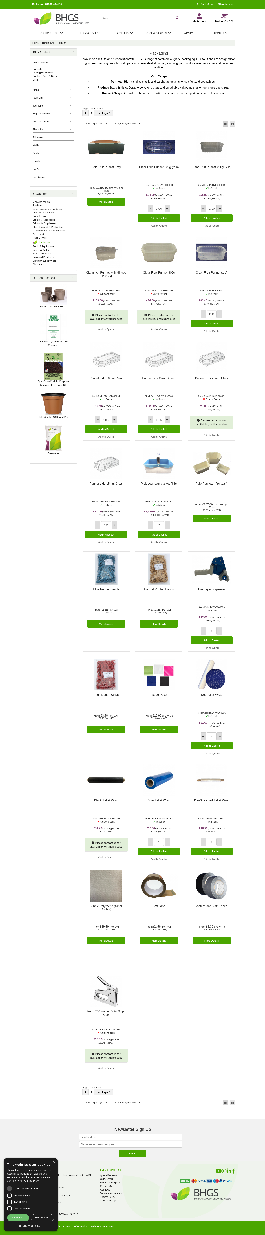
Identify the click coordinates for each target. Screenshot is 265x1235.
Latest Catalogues (109, 1200)
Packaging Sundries (44, 72)
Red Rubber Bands (106, 694)
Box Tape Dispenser (211, 589)
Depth (36, 153)
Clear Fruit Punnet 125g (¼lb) (159, 167)
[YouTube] (219, 1170)
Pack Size (38, 97)
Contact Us (106, 1186)
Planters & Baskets (43, 212)
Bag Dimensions (41, 113)
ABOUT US (220, 33)
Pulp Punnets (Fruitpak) (212, 483)
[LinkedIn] (229, 1170)
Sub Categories (41, 62)
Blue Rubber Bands (106, 589)
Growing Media (41, 201)
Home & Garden (155, 33)
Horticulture (48, 33)
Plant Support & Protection (48, 226)
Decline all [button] (42, 1217)
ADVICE (189, 33)
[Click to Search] (177, 18)
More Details (106, 201)
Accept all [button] (18, 1217)
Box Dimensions (41, 121)
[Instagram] (224, 1170)
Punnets (37, 68)
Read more (33, 1180)
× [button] (53, 1162)
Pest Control (40, 237)
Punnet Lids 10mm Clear (106, 378)
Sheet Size (38, 129)
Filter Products (42, 52)
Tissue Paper (159, 694)
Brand (36, 90)
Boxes (36, 79)
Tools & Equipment (43, 246)
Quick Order (206, 3)
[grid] (225, 124)
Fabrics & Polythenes (44, 223)
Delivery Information (111, 1193)
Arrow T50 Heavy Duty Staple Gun (106, 1013)
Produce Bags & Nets (45, 76)
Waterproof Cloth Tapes (211, 906)
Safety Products (42, 253)
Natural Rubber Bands (159, 589)
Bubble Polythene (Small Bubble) (106, 907)
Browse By (40, 193)
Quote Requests (108, 1175)
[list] (232, 124)
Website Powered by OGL (103, 1226)
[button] (30, 1226)
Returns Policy (107, 1196)
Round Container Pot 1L (53, 306)
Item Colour (39, 177)
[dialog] (31, 1194)
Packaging (62, 42)
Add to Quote (159, 225)
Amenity (123, 33)
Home (35, 42)
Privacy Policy (80, 1226)
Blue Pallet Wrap (159, 800)
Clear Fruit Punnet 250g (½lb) (211, 167)
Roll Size (37, 169)
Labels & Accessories (45, 219)
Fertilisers (38, 205)
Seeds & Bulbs (41, 249)
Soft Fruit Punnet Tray (106, 167)
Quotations (226, 3)
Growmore (53, 453)
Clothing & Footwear (44, 260)
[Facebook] (233, 1170)
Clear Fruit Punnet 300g (159, 272)
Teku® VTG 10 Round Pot (53, 417)
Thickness (38, 137)
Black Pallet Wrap (106, 800)
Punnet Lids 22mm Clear (158, 378)
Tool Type (38, 105)
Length (36, 161)
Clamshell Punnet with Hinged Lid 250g (106, 274)
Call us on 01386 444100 (47, 4)
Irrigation (88, 33)
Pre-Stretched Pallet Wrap (211, 800)
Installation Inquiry (110, 1182)
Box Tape (159, 906)
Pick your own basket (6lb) (159, 483)
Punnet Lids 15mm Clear (106, 483)
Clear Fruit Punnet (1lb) (211, 272)
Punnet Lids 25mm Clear (211, 378)
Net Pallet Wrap (211, 694)
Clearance (38, 264)
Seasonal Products (43, 257)
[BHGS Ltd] (62, 19)
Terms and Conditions (59, 1226)
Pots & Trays (40, 216)
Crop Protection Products (47, 208)
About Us (105, 1189)
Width (36, 145)
